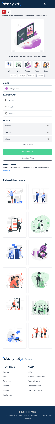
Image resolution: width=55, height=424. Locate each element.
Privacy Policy (34, 381)
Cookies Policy (34, 385)
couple (13, 76)
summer (40, 76)
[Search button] (45, 4)
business (7, 381)
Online (6, 385)
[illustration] (14, 197)
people (6, 372)
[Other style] (9, 64)
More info (6, 170)
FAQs (30, 372)
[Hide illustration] (48, 125)
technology (8, 394)
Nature (6, 390)
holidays (22, 76)
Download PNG (28, 158)
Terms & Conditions (36, 376)
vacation (31, 76)
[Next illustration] (41, 51)
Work (5, 376)
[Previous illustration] (13, 51)
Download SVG (27, 151)
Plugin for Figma (35, 390)
